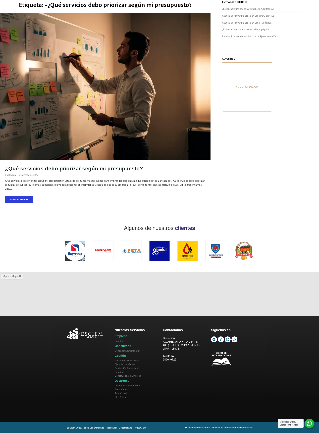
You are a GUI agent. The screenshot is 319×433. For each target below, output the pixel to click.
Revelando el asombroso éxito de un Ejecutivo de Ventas (251, 36)
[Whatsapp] (234, 339)
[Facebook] (214, 339)
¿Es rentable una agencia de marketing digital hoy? (248, 8)
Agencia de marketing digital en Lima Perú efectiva (248, 15)
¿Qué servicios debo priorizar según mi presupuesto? (74, 169)
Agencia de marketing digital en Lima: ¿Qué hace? (247, 22)
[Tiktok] (221, 339)
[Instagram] (228, 339)
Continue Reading (18, 199)
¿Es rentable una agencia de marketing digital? (246, 29)
